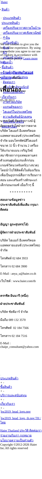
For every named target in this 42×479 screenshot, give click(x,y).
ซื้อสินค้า (6, 387)
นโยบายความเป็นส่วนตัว (16, 440)
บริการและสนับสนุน (13, 395)
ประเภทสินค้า (12, 18)
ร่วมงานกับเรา (10, 435)
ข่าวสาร (5, 78)
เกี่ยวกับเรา (7, 403)
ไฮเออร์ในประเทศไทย (17, 111)
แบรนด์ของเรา (12, 106)
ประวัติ (24, 430)
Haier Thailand (10, 430)
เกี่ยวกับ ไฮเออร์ (22, 73)
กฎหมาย (26, 435)
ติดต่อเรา (9, 82)
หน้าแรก (6, 73)
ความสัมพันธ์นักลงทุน (17, 116)
